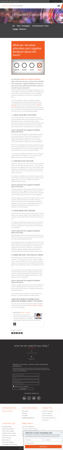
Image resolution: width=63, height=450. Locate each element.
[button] (43, 433)
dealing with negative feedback (30, 79)
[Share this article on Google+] (17, 333)
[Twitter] (34, 398)
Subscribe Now (43, 446)
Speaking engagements (28, 418)
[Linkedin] (24, 398)
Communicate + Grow (40, 26)
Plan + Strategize (23, 26)
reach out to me (32, 305)
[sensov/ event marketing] (7, 5)
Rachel (40, 305)
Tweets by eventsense (7, 411)
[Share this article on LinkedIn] (22, 333)
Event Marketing (17, 6)
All (14, 26)
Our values (25, 415)
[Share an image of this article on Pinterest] (19, 333)
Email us (31, 359)
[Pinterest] (38, 398)
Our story (24, 413)
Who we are (25, 411)
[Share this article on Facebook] (12, 333)
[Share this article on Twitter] (15, 333)
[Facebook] (29, 398)
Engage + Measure (19, 29)
